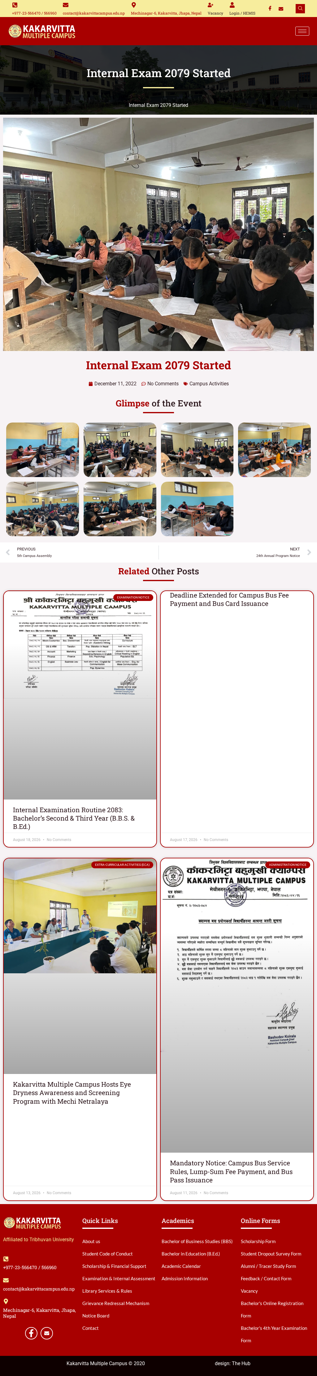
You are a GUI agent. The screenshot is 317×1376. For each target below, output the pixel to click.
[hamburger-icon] (302, 31)
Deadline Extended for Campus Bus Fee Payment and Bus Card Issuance (229, 599)
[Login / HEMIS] (232, 5)
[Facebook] (270, 8)
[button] (300, 8)
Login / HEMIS (242, 13)
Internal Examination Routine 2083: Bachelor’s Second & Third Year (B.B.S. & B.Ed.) (74, 818)
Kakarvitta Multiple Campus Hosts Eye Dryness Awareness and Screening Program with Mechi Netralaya (72, 1093)
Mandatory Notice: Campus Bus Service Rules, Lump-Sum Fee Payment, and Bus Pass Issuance (231, 1171)
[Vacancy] (210, 5)
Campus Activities (209, 384)
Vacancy (215, 13)
